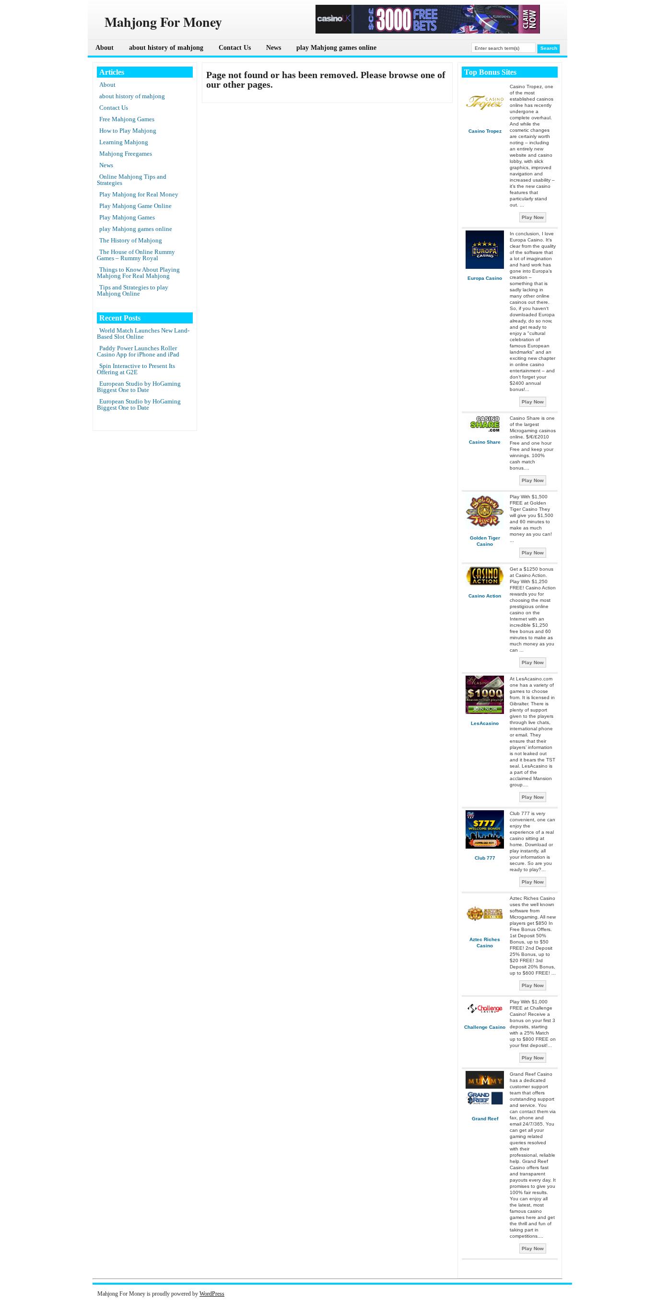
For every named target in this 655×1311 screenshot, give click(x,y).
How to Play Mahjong (127, 130)
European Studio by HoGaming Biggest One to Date (139, 386)
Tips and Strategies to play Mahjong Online (132, 290)
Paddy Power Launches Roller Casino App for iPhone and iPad (138, 351)
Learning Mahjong (123, 142)
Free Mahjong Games (126, 119)
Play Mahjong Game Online (135, 205)
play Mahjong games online (336, 47)
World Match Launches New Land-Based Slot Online (143, 333)
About (104, 47)
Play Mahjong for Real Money (138, 194)
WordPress (211, 1293)
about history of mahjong (166, 47)
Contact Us (235, 47)
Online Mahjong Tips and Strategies (131, 179)
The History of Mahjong (130, 240)
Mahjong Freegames (125, 153)
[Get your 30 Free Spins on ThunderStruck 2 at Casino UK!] (428, 31)
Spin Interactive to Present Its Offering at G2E (136, 369)
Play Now (533, 217)
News (273, 47)
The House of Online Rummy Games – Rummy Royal (136, 255)
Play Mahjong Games (127, 217)
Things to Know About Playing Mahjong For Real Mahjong (138, 272)
